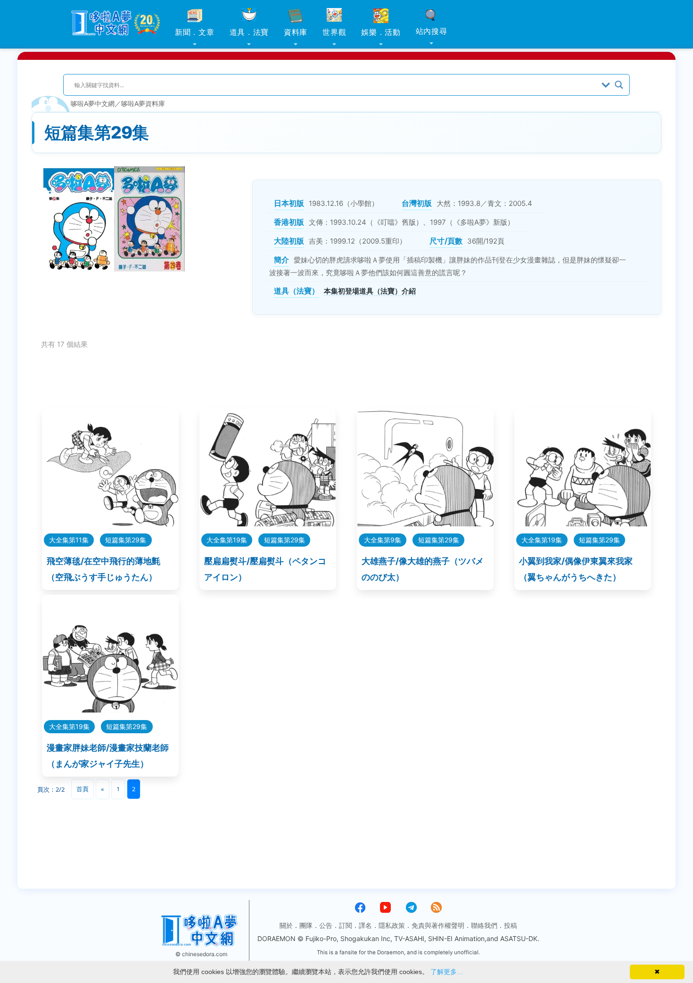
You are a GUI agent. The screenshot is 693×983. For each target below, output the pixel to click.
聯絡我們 (484, 925)
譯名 (365, 925)
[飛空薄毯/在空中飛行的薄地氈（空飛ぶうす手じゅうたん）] (110, 523)
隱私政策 (392, 925)
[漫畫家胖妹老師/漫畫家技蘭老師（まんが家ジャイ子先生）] (110, 709)
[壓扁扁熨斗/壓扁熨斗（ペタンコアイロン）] (267, 523)
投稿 (510, 925)
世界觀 (334, 32)
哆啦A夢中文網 (93, 103)
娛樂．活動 (381, 32)
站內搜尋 (431, 31)
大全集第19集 (226, 540)
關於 (286, 925)
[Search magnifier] (619, 84)
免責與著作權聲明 (438, 925)
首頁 (82, 789)
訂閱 (345, 925)
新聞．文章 (194, 32)
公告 (325, 925)
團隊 (306, 925)
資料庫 (295, 32)
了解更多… (446, 971)
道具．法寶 (249, 32)
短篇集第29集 (125, 540)
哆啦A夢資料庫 (143, 103)
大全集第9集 (382, 540)
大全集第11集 (69, 540)
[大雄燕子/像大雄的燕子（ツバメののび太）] (425, 523)
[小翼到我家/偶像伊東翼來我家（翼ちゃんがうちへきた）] (582, 523)
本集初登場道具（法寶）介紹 (370, 291)
